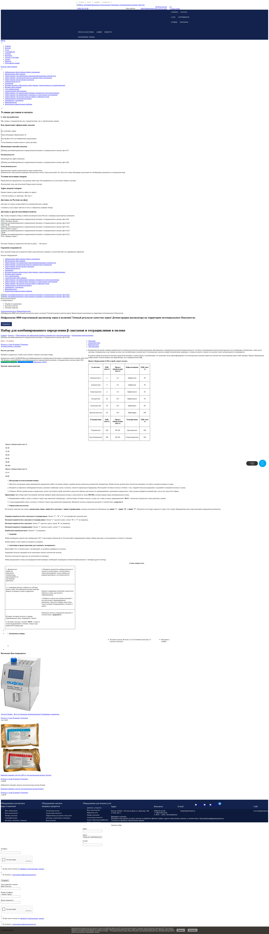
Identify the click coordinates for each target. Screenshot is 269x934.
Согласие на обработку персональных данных (127, 820)
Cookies (160, 818)
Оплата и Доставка (86, 32)
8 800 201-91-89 (82, 8)
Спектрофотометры (11, 818)
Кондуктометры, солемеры (13, 825)
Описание (92, 341)
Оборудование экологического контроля (19, 80)
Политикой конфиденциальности (212, 818)
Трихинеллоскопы (51, 829)
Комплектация (93, 345)
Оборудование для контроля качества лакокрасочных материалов (28, 78)
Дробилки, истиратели (94, 808)
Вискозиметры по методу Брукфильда (58, 832)
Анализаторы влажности (54, 813)
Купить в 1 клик (7, 344)
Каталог (184, 12)
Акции (99, 32)
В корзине (24, 344)
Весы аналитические (11, 813)
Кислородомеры (10, 823)
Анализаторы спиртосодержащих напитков (18, 830)
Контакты (184, 22)
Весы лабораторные (11, 811)
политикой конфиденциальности (24, 875)
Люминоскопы (50, 827)
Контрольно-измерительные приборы (18, 104)
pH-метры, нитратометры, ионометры (58, 818)
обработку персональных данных (32, 869)
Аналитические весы (8, 311)
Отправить (5, 880)
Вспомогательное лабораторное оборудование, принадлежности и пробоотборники (35, 85)
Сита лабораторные (12, 89)
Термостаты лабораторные (54, 843)
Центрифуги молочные (53, 834)
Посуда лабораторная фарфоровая (97, 820)
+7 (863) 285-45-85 (160, 813)
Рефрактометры (10, 827)
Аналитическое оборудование (15, 91)
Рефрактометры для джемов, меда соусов (59, 815)
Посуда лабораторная (11, 835)
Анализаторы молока (52, 811)
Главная (174, 12)
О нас (173, 17)
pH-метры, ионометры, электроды (15, 820)
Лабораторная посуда (12, 81)
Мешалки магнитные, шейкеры (15, 832)
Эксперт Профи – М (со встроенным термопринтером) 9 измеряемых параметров (30, 714)
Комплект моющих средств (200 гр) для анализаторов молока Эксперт (26, 775)
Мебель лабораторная (93, 822)
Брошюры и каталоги (118, 816)
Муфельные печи (92, 812)
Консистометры (51, 820)
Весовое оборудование (13, 87)
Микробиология (11, 102)
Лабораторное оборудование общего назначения (22, 72)
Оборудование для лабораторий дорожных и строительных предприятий (31, 95)
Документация (93, 346)
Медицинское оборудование (15, 74)
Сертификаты (183, 17)
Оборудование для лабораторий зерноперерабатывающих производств (30, 76)
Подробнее (6, 324)
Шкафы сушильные (11, 815)
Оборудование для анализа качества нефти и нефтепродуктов (27, 97)
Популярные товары (86, 37)
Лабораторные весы (23, 311)
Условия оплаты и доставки (11, 346)
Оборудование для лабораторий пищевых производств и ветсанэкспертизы (32, 93)
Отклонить (192, 930)
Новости (107, 32)
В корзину (16, 344)
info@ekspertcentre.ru (148, 8)
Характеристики (94, 343)
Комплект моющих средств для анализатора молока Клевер (22, 789)
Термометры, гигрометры (14, 100)
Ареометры (9, 83)
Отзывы (174, 22)
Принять (181, 930)
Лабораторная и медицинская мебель (18, 98)
